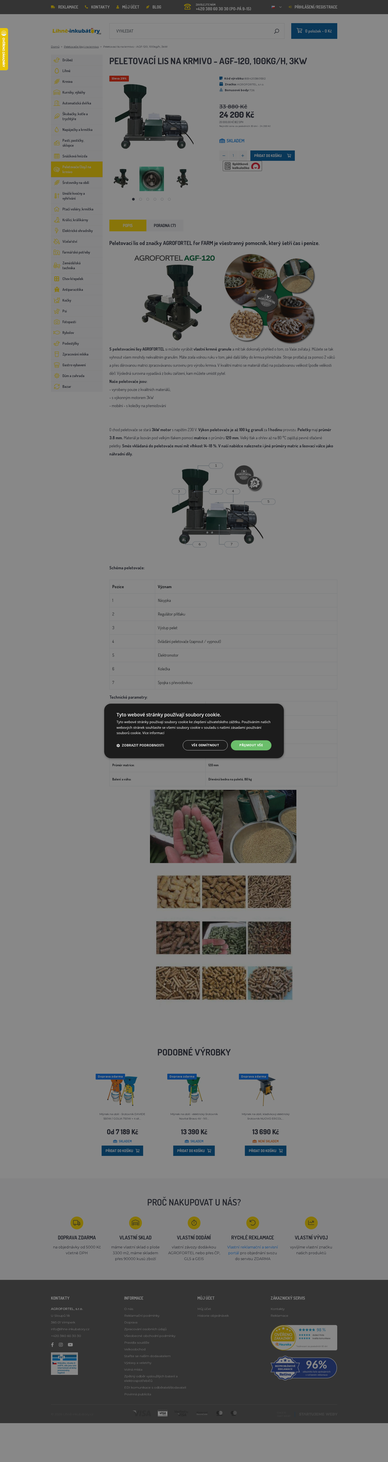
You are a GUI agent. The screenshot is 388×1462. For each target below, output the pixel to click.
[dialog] (194, 731)
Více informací (153, 733)
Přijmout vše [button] (251, 745)
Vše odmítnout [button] (205, 745)
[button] (140, 745)
